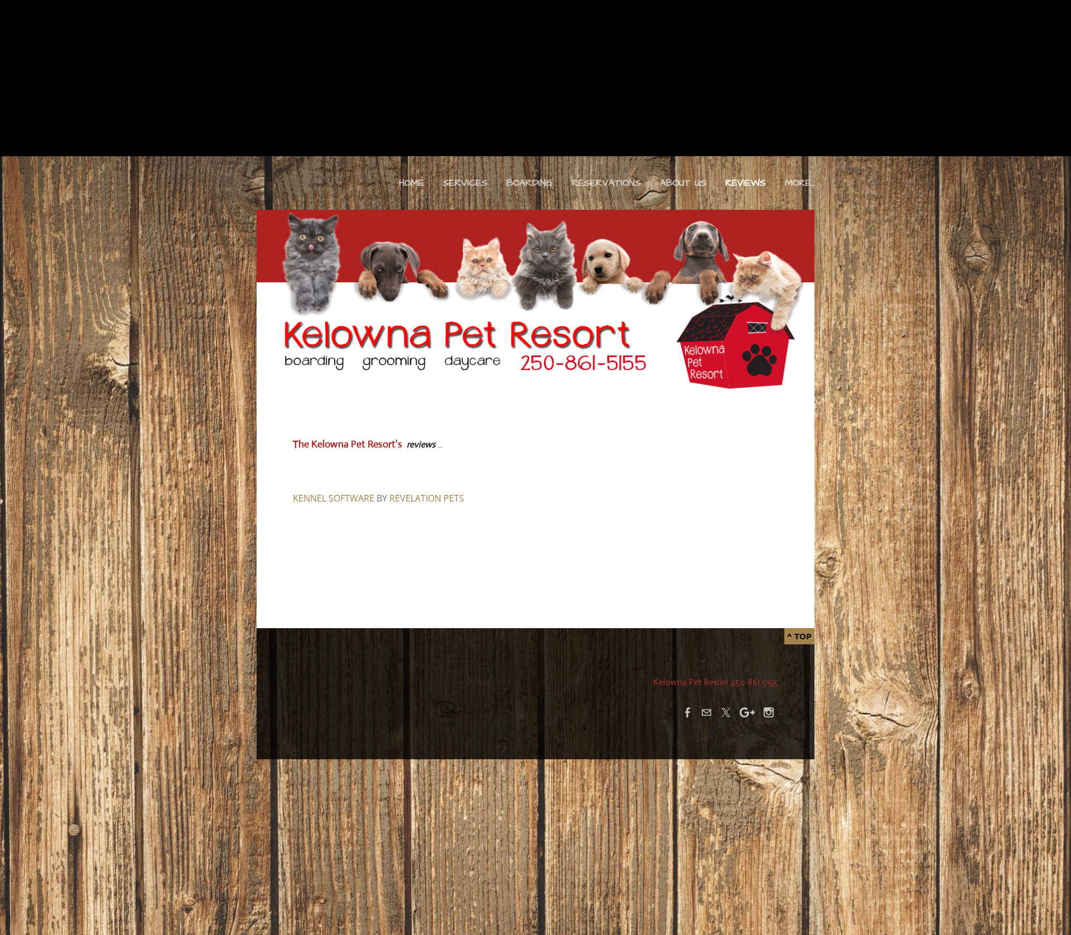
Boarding (529, 183)
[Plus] (747, 712)
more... (799, 183)
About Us (683, 183)
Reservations (606, 183)
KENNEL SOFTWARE (333, 498)
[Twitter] (726, 712)
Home (411, 183)
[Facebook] (688, 712)
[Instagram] (769, 712)
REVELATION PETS (426, 498)
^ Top (799, 636)
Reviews (745, 183)
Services (465, 183)
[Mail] (707, 712)
